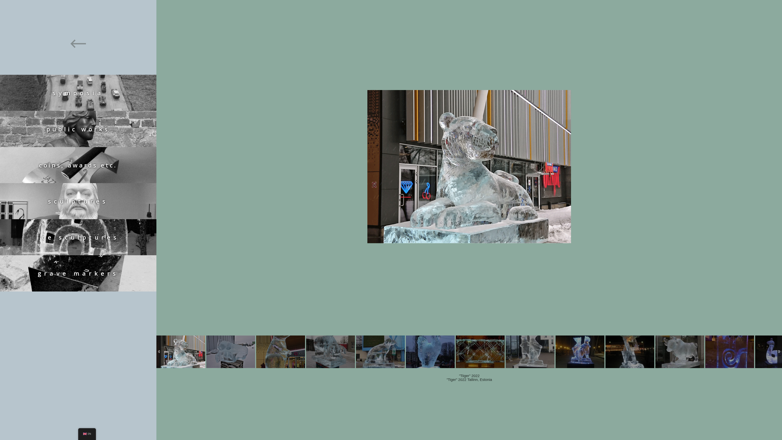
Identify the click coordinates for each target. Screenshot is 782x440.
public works (78, 129)
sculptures (78, 201)
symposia (78, 93)
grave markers (78, 273)
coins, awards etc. (78, 165)
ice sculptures (78, 237)
